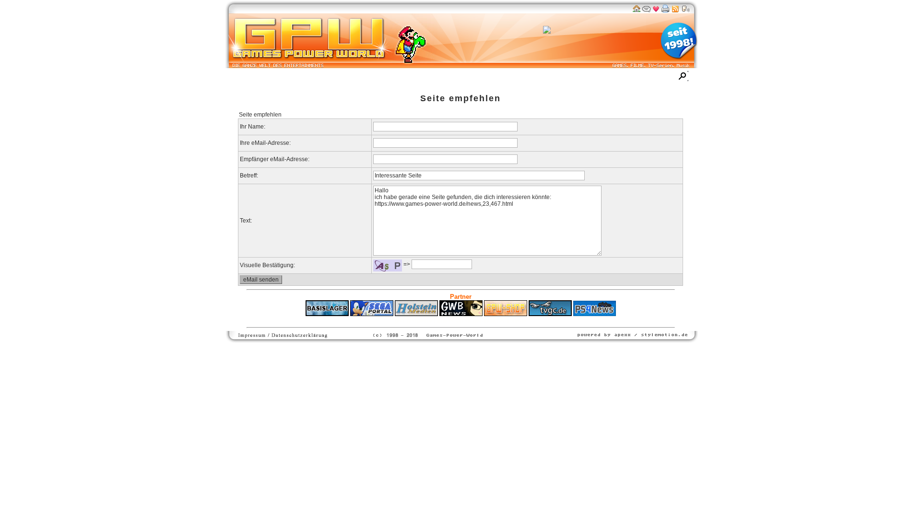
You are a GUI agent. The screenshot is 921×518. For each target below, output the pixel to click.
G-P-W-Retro (553, 77)
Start (241, 77)
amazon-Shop (503, 77)
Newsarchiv (276, 77)
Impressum (598, 77)
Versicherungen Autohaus (490, 321)
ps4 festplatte (413, 321)
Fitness (444, 321)
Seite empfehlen (460, 98)
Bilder (312, 77)
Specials (433, 77)
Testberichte (392, 77)
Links (464, 77)
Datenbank (347, 77)
